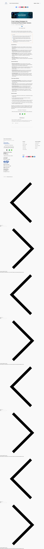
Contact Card (7, 167)
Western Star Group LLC (10, 176)
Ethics (38, 3)
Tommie (16, 24)
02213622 (6, 157)
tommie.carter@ (6, 142)
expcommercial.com (6, 143)
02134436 (8, 159)
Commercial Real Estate (20, 24)
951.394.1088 (7, 164)
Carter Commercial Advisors (14, 3)
